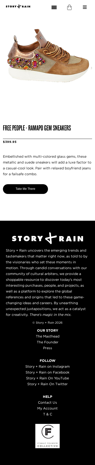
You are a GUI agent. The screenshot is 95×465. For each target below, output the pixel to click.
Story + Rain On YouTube (47, 378)
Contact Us (47, 402)
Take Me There (25, 189)
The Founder (47, 342)
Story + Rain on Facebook (47, 372)
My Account (47, 408)
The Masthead (47, 336)
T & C (47, 414)
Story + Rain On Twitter (47, 384)
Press (47, 348)
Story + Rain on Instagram (47, 366)
